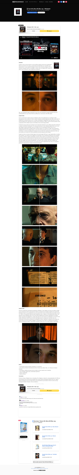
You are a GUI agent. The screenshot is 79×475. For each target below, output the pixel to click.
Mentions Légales (36, 468)
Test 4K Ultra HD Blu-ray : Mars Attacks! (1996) (50, 427)
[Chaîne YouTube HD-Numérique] (66, 2)
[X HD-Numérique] (64, 2)
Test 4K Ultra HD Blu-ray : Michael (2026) (49, 436)
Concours (46, 1)
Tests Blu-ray (41, 1)
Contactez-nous (45, 468)
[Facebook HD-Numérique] (61, 2)
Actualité (26, 1)
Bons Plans (51, 1)
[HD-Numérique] (18, 2)
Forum (32, 468)
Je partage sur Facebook (32, 12)
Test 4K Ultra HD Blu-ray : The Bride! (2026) (49, 455)
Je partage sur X (41, 12)
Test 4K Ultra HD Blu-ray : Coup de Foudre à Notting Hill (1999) (49, 446)
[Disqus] (39, 406)
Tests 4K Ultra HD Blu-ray (33, 1)
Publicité (41, 468)
